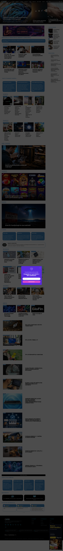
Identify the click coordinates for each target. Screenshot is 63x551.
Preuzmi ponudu (31, 281)
